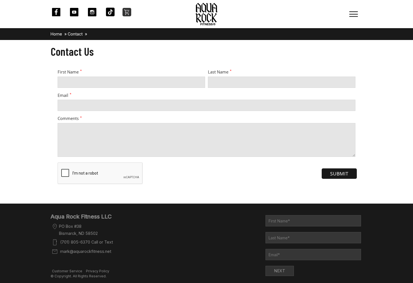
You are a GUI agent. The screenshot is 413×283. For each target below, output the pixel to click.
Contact (75, 34)
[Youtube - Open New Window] (77, 12)
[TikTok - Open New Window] (113, 12)
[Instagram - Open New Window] (95, 12)
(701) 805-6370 (75, 242)
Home (56, 34)
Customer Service (67, 271)
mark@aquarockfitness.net (85, 251)
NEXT (279, 270)
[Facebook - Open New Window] (59, 12)
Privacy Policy (97, 271)
